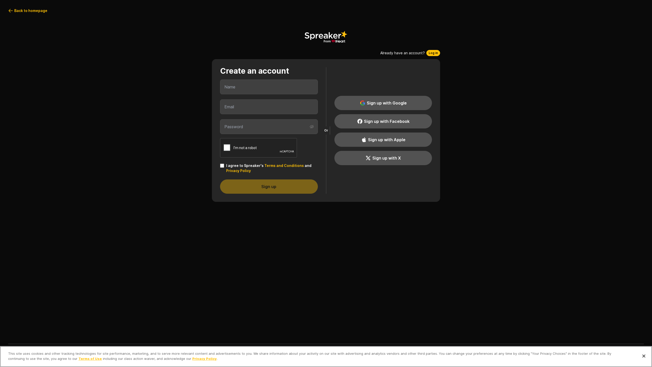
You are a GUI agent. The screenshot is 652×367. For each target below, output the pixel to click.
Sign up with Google (387, 103)
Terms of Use (90, 358)
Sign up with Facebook (387, 121)
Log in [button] (433, 53)
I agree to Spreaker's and (268, 168)
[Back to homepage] (326, 37)
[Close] (643, 356)
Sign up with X (386, 158)
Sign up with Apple (386, 139)
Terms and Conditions (284, 165)
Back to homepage (30, 10)
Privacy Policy (238, 170)
